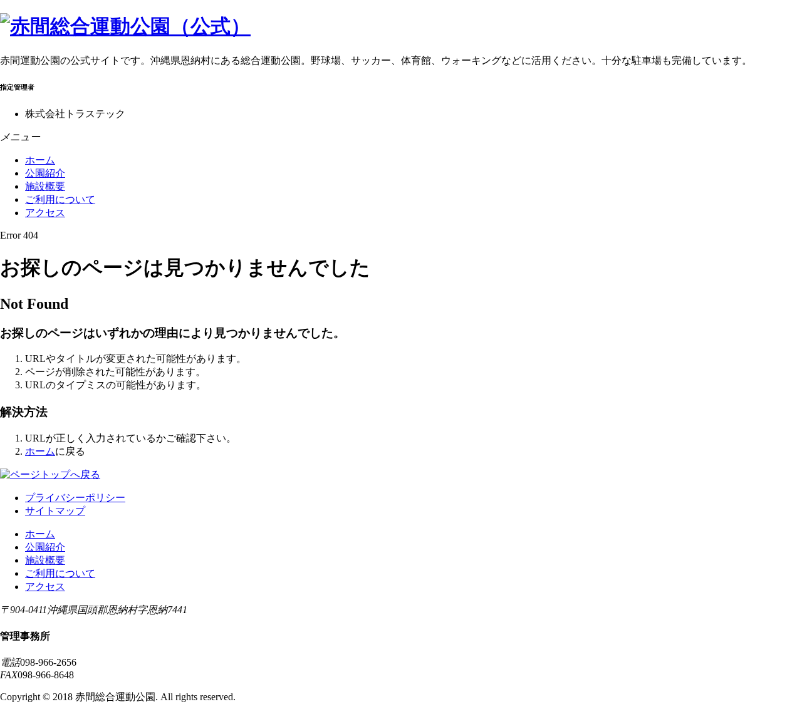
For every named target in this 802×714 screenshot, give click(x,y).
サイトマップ (55, 510)
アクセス (45, 212)
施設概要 (45, 186)
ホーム (40, 160)
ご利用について (60, 199)
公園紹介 (45, 173)
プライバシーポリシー (75, 497)
